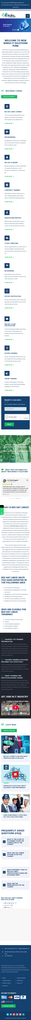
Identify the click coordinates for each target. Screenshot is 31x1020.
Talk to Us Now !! (9, 97)
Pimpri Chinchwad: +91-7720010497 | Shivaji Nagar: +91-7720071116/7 (16, 6)
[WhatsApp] (2, 509)
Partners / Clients (6, 983)
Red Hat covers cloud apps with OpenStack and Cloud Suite (15, 757)
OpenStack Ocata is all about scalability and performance (14, 786)
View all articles (9, 731)
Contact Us (19, 983)
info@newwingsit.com (18, 3)
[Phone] (2, 513)
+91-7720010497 (8, 956)
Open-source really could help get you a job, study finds (15, 816)
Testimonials (20, 980)
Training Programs (21, 978)
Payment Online (8, 1006)
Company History (6, 980)
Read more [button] (6, 494)
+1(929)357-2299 (9, 1002)
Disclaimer (4, 986)
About (4, 978)
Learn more (8, 123)
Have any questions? (10, 948)
